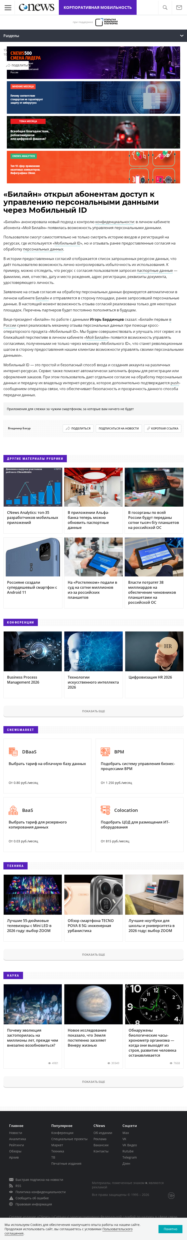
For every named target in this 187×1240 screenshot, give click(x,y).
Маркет (57, 1145)
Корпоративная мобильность (98, 7)
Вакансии (101, 1145)
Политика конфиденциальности (41, 1192)
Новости (15, 1133)
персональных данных (43, 249)
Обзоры (15, 1151)
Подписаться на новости (119, 428)
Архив (14, 1157)
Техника (57, 1151)
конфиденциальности (114, 221)
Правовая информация (34, 1204)
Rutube (128, 1151)
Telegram (129, 1157)
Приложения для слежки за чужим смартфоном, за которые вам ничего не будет (70, 409)
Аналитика (17, 1139)
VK (124, 1139)
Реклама (100, 1139)
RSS (18, 1186)
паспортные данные (155, 270)
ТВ (53, 1157)
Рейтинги (16, 1145)
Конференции (62, 1133)
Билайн (42, 298)
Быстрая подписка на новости (39, 1179)
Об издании (103, 1133)
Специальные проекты (69, 1139)
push (175, 382)
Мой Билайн (97, 337)
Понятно (170, 1229)
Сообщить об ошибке (32, 1198)
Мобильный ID (68, 243)
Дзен (126, 1163)
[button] (165, 7)
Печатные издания (66, 1163)
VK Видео (129, 1145)
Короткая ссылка (164, 428)
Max (125, 1133)
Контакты (101, 1151)
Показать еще (93, 711)
